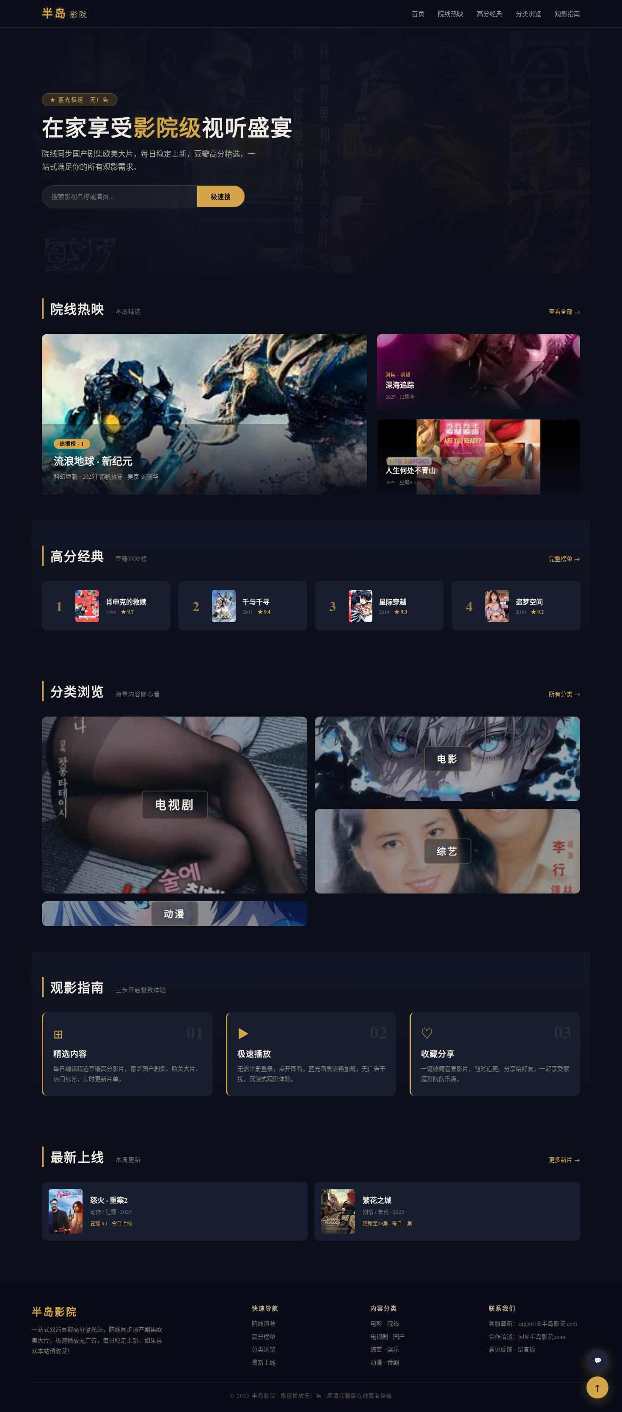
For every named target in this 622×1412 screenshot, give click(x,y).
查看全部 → (564, 311)
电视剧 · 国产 (387, 1336)
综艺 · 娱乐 (384, 1349)
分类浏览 (528, 13)
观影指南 (567, 13)
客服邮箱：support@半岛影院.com (533, 1323)
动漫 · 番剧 (384, 1362)
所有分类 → (564, 694)
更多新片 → (564, 1160)
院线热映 (450, 13)
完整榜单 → (564, 558)
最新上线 (263, 1362)
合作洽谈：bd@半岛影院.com (527, 1336)
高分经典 (489, 13)
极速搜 (221, 196)
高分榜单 (263, 1336)
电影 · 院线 (384, 1323)
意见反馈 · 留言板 (512, 1349)
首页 (418, 13)
